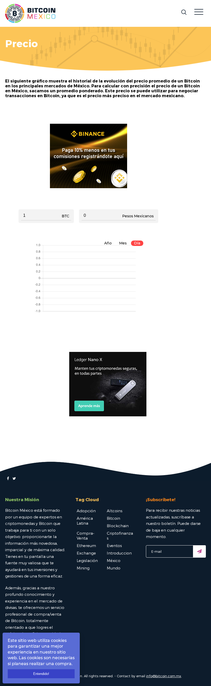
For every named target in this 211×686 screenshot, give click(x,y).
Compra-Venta (85, 535)
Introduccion (119, 553)
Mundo (113, 568)
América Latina (85, 520)
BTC (65, 216)
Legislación (87, 560)
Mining (83, 568)
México (113, 560)
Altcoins (114, 510)
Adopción (86, 510)
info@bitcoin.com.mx (163, 676)
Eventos (114, 545)
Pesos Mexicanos (138, 216)
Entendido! (41, 674)
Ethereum (86, 545)
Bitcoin (113, 518)
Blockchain (118, 525)
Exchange (86, 553)
